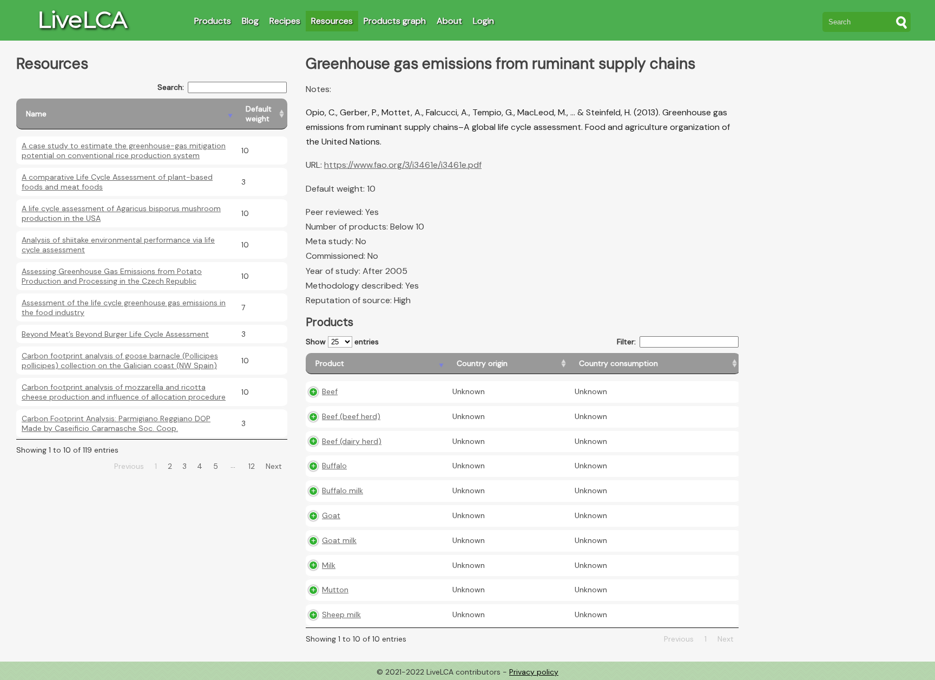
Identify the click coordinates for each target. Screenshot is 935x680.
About (449, 21)
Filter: (626, 341)
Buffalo (334, 465)
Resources (332, 21)
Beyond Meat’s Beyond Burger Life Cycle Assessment (115, 334)
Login (483, 21)
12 (251, 466)
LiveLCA (82, 19)
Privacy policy (533, 672)
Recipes (284, 21)
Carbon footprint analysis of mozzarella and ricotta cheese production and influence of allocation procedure (124, 392)
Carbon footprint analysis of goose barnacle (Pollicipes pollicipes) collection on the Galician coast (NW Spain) (120, 360)
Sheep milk (341, 614)
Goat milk (339, 540)
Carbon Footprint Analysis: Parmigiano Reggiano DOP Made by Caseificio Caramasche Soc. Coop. (116, 423)
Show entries (342, 341)
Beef (330, 391)
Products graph (395, 21)
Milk (328, 565)
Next (274, 466)
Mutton (335, 589)
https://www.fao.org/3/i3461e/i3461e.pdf (403, 165)
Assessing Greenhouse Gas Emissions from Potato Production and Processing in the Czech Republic (112, 276)
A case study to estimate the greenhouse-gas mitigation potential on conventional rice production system (124, 150)
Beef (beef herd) (351, 416)
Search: (170, 87)
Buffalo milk (342, 490)
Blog (250, 21)
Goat (331, 515)
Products (212, 21)
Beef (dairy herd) (351, 441)
